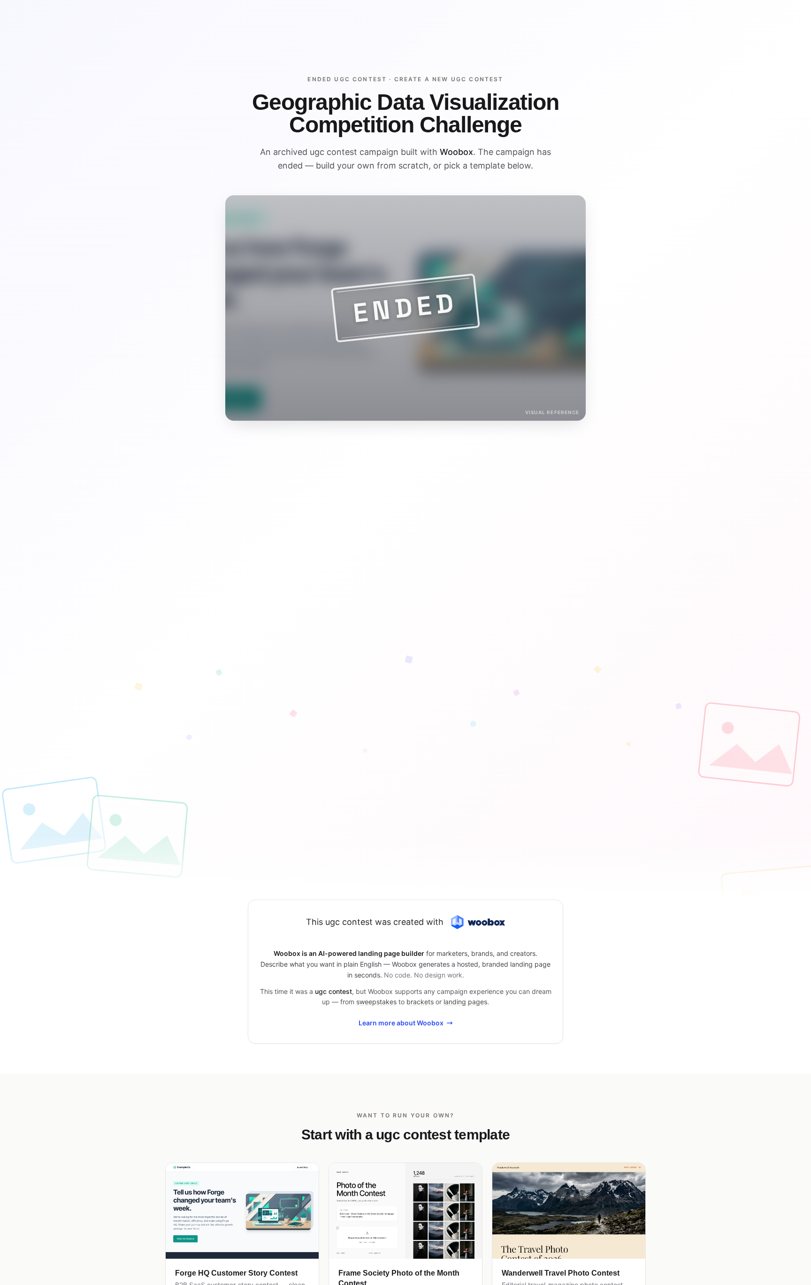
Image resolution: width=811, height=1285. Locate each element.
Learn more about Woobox (401, 1023)
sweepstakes (376, 1002)
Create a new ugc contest (449, 79)
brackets (420, 1002)
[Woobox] (478, 922)
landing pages (465, 1002)
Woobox (456, 152)
